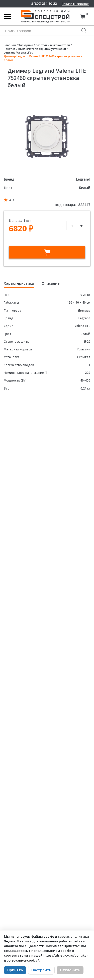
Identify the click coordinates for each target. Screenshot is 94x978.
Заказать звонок (75, 3)
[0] (82, 16)
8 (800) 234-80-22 (44, 3)
